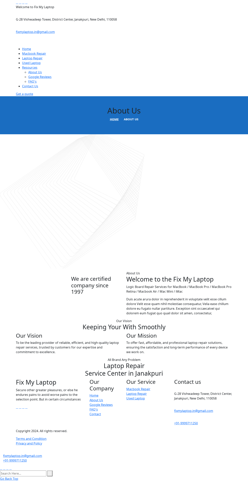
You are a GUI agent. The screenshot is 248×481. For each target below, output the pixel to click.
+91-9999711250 (186, 423)
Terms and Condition (31, 439)
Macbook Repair (34, 53)
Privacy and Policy (29, 443)
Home (26, 49)
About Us (35, 72)
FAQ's (32, 81)
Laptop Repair (32, 58)
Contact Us (30, 86)
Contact (95, 414)
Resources (29, 67)
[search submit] (50, 473)
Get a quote (24, 94)
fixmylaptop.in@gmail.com (35, 32)
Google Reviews (40, 77)
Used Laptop (31, 63)
